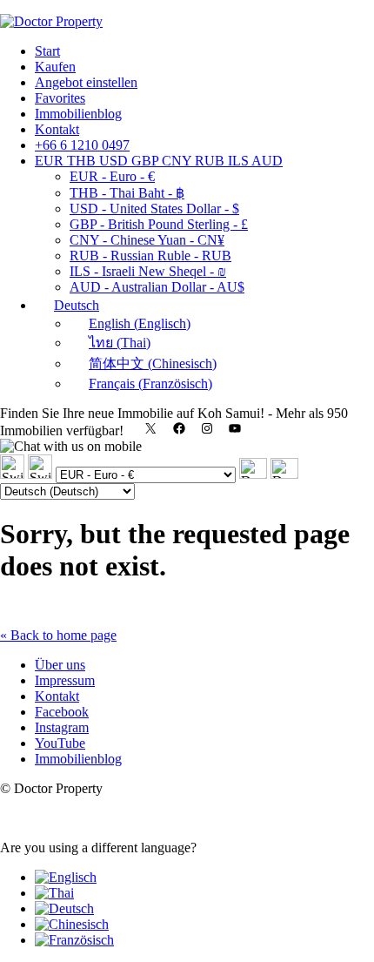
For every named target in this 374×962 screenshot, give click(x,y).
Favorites (60, 98)
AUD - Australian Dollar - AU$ (157, 286)
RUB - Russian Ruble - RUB (150, 255)
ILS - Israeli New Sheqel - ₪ (148, 271)
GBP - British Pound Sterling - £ (159, 224)
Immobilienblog (78, 113)
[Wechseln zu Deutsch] (64, 908)
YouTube (60, 743)
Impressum (65, 680)
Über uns (60, 664)
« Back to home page (58, 635)
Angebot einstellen (86, 82)
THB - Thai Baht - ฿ (127, 192)
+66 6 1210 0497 (82, 145)
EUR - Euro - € (112, 176)
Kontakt (57, 129)
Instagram (62, 727)
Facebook (62, 711)
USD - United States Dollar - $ (154, 208)
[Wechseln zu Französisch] (74, 939)
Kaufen (55, 66)
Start (47, 51)
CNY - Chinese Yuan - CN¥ (147, 239)
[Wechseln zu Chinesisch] (72, 924)
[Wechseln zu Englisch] (66, 877)
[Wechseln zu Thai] (54, 892)
